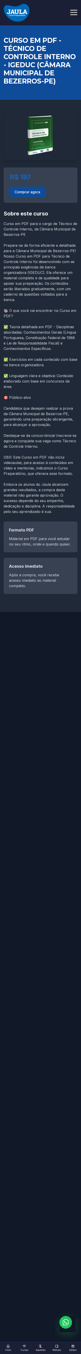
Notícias (56, 1350)
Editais (72, 1350)
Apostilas (40, 1350)
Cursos (24, 1350)
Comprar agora (27, 192)
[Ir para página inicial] (17, 13)
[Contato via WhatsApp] (65, 1322)
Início (8, 1350)
